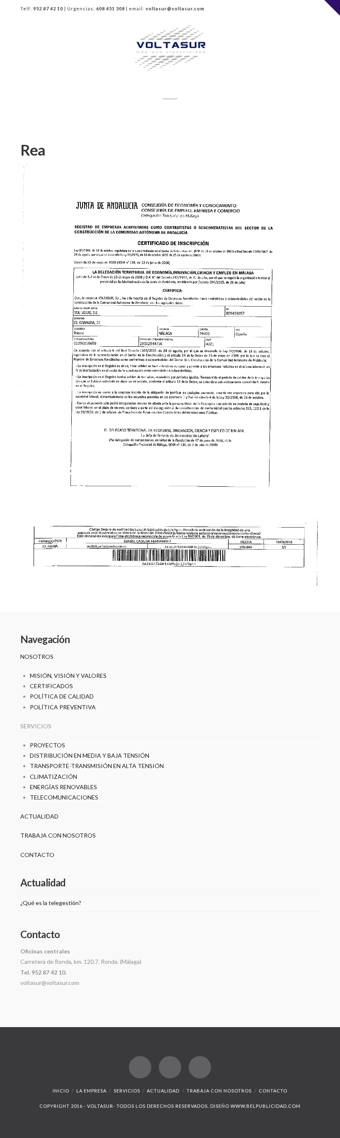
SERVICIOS (127, 1090)
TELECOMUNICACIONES (64, 797)
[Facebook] (281, 9)
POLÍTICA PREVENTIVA (63, 707)
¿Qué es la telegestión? (50, 902)
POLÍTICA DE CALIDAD (62, 696)
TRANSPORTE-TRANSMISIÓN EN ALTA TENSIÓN (97, 765)
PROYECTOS (47, 745)
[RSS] (313, 9)
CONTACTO (37, 854)
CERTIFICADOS (51, 685)
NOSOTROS (36, 656)
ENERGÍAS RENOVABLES (63, 786)
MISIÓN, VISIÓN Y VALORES (68, 675)
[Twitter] (297, 9)
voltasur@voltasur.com (175, 8)
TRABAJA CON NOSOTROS (58, 835)
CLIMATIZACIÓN (53, 776)
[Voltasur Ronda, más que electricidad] (170, 47)
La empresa (91, 1090)
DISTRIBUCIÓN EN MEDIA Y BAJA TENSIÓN (89, 755)
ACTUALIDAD (39, 816)
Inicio (61, 1090)
